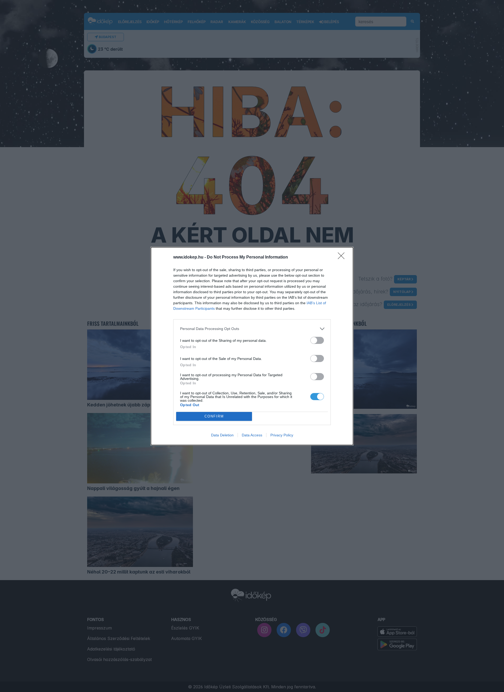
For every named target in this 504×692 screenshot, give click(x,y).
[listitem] (252, 329)
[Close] (343, 257)
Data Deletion (222, 435)
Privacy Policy (281, 435)
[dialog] (252, 346)
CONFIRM (214, 416)
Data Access (252, 435)
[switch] (317, 340)
